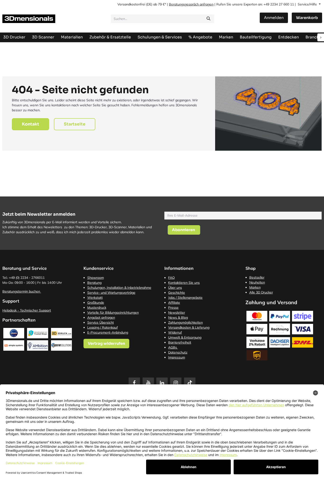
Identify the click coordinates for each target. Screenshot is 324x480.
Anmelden (274, 17)
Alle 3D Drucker (261, 292)
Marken (255, 287)
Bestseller (256, 277)
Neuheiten (257, 282)
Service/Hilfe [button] (308, 4)
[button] (184, 230)
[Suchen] (208, 18)
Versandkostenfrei (131, 4)
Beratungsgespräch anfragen (191, 4)
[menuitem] (256, 37)
